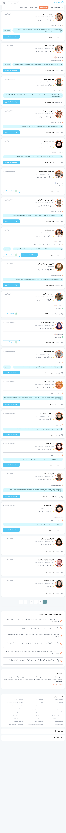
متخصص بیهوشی (58, 700)
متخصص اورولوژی (18, 721)
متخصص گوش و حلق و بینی (35, 724)
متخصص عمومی (58, 721)
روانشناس (20, 709)
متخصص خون (39, 715)
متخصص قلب (59, 703)
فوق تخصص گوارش (58, 718)
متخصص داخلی (39, 700)
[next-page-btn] (21, 602)
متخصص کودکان (18, 700)
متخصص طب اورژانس (57, 715)
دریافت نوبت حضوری (11, 37)
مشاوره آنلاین (10, 191)
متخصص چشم (39, 718)
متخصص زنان (39, 712)
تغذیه (61, 712)
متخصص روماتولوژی (18, 718)
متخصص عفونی (59, 724)
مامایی (41, 703)
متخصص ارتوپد (39, 721)
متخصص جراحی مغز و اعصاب (36, 709)
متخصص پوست (59, 709)
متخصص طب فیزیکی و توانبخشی (14, 703)
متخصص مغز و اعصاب (37, 706)
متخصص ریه (20, 712)
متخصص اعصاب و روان (17, 706)
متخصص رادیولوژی (18, 715)
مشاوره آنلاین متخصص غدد (16, 724)
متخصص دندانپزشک (57, 706)
